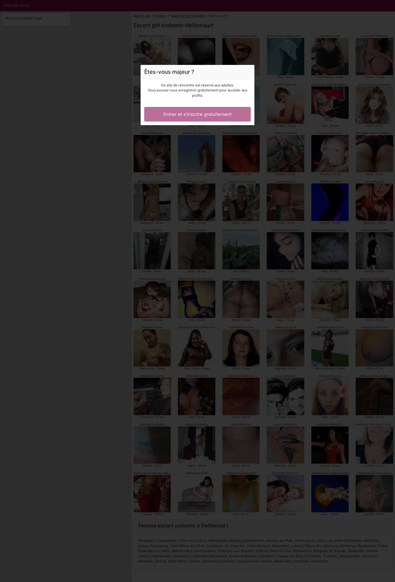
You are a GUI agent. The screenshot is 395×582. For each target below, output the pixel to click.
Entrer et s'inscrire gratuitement (197, 114)
